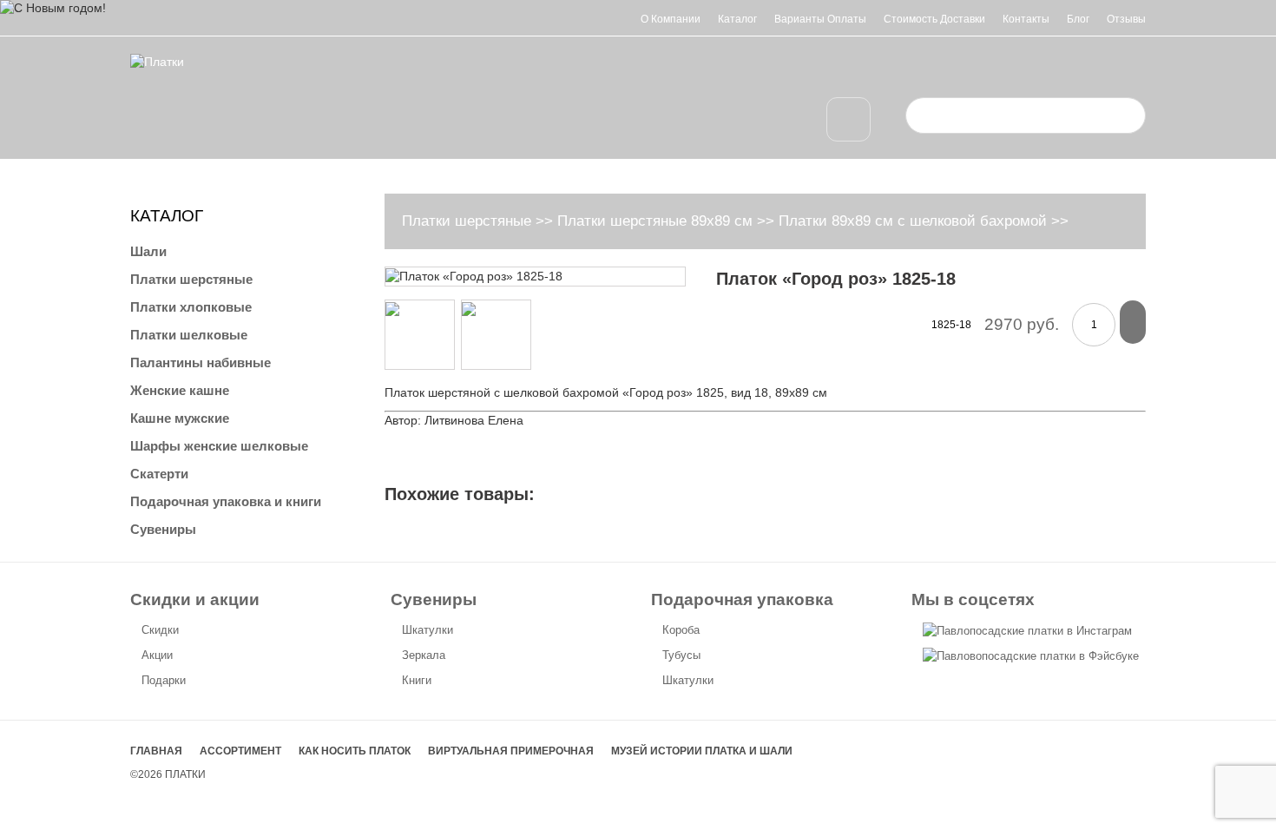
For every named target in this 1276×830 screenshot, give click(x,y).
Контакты (1026, 19)
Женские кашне (179, 390)
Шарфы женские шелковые (219, 445)
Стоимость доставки (934, 19)
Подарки (163, 680)
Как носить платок (355, 751)
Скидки (160, 629)
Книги (416, 680)
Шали (148, 251)
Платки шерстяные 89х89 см (655, 221)
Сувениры (163, 529)
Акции (157, 655)
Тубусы (681, 655)
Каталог (737, 19)
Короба (681, 629)
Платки (185, 774)
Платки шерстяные (466, 221)
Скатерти (159, 473)
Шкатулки (427, 629)
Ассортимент (240, 751)
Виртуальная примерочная (511, 751)
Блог (1078, 19)
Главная (156, 751)
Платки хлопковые (191, 307)
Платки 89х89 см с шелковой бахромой (913, 221)
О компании (670, 19)
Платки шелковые (188, 334)
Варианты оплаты (820, 19)
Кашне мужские (179, 418)
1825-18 (951, 325)
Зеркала (423, 655)
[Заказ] (1133, 322)
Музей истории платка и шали (702, 751)
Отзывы (1126, 19)
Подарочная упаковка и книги (225, 501)
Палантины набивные (200, 362)
